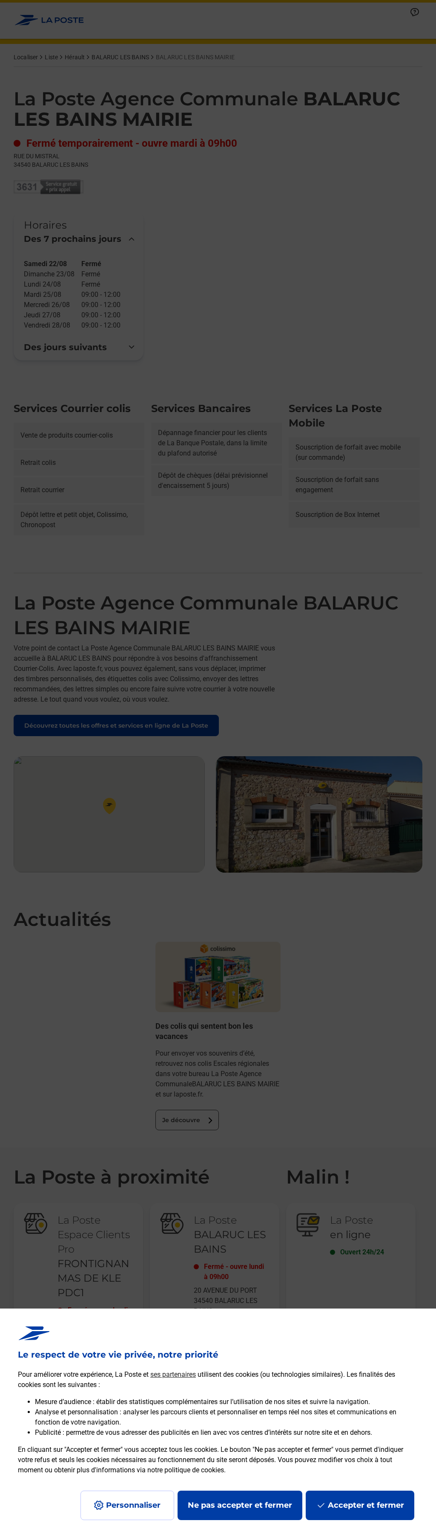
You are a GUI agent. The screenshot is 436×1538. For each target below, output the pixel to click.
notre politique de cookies (185, 1470)
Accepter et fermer (366, 1505)
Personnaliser (133, 1505)
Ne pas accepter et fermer (240, 1505)
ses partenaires (173, 1374)
